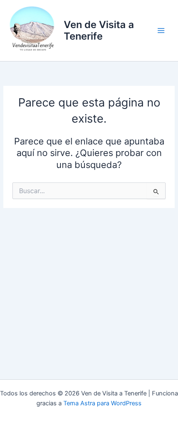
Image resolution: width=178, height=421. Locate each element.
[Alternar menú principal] (161, 30)
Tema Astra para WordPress (102, 403)
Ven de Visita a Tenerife (99, 30)
